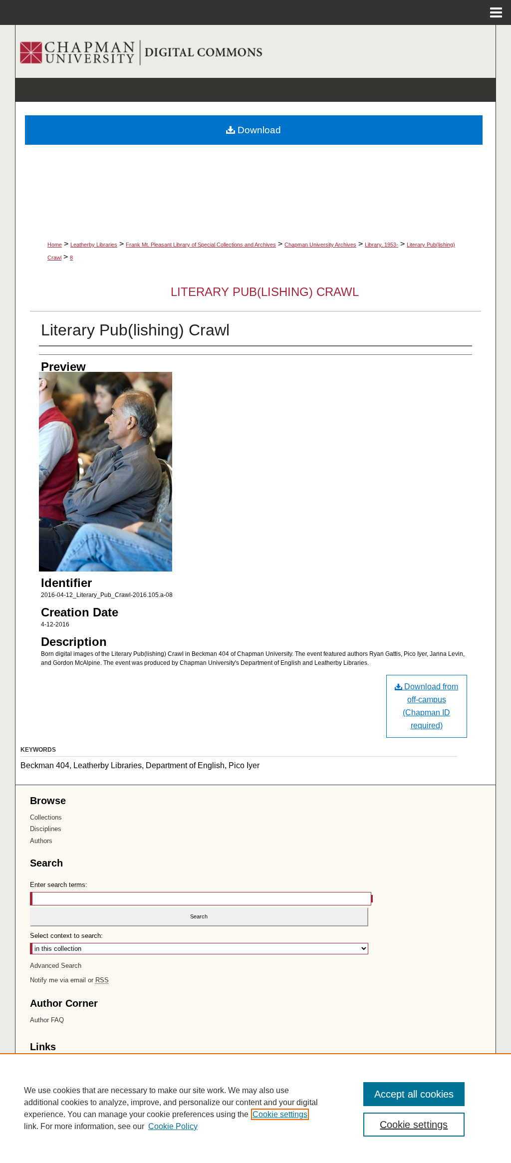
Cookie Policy (173, 1126)
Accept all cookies (414, 1094)
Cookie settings (280, 1114)
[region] (255, 1108)
